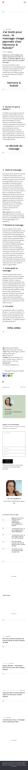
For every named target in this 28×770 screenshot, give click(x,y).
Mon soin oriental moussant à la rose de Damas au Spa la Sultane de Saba (18, 544)
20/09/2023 (8, 717)
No (14, 768)
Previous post (6, 387)
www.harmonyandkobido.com (11, 365)
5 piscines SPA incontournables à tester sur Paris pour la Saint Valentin (14, 694)
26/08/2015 (22, 690)
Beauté (4, 690)
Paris (4, 663)
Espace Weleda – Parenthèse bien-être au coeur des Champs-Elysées (14, 667)
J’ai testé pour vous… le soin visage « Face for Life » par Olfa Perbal (18, 536)
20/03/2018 (8, 29)
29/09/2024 (8, 636)
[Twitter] (6, 375)
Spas (4, 29)
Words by (8, 51)
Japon (17, 55)
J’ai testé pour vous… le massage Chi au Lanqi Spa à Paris (14, 721)
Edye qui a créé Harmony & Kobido (12, 135)
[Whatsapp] (11, 375)
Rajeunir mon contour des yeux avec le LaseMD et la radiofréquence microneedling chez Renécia (18, 521)
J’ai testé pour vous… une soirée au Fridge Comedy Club (17, 550)
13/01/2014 (11, 663)
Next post (23, 387)
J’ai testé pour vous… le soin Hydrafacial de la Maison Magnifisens (18, 530)
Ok (13, 768)
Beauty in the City (11, 690)
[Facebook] (4, 375)
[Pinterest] (9, 375)
